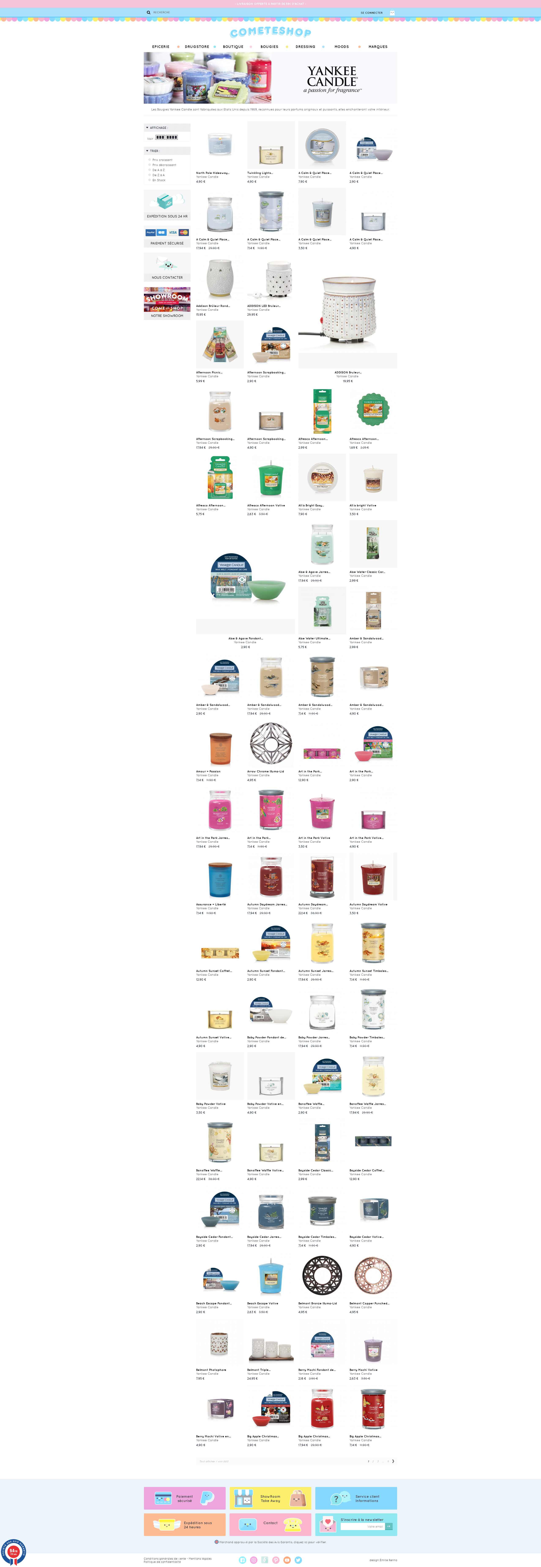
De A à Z (159, 170)
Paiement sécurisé (184, 1498)
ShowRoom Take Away (270, 1498)
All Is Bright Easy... (311, 505)
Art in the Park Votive (314, 838)
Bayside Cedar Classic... (315, 1170)
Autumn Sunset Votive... (213, 1037)
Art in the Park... (310, 771)
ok (388, 1526)
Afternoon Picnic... (209, 372)
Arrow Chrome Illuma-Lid (265, 771)
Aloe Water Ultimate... (314, 638)
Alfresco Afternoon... (313, 439)
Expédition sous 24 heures (198, 1525)
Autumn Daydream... (313, 904)
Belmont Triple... (258, 1370)
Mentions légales (200, 1558)
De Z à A (159, 175)
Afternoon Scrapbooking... (266, 372)
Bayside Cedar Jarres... (264, 1237)
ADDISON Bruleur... (348, 372)
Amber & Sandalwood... (366, 638)
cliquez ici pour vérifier (310, 1542)
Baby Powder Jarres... (314, 1037)
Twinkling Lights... (260, 173)
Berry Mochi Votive (364, 1370)
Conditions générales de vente (165, 1558)
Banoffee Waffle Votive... (265, 1170)
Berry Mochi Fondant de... (317, 1370)
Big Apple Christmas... (263, 1436)
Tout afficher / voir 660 (214, 1461)
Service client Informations (367, 1498)
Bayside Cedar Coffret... (367, 1170)
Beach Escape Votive (262, 1303)
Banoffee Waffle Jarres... (368, 1104)
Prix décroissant (164, 165)
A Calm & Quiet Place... (314, 173)
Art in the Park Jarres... (213, 838)
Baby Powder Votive (211, 1104)
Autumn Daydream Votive (369, 904)
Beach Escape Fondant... (214, 1303)
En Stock (159, 180)
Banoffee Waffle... (311, 1104)
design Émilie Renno (383, 1560)
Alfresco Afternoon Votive (266, 505)
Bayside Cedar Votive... (367, 1237)
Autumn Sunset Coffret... (214, 971)
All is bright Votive (363, 505)
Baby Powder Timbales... (367, 1037)
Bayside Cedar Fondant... (214, 1237)
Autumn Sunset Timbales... (369, 971)
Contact (270, 1523)
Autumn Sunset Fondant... (266, 971)
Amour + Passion (208, 771)
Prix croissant (163, 159)
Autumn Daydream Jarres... (267, 904)
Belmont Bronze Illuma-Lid (317, 1303)
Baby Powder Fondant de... (266, 1037)
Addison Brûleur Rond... (213, 306)
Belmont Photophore (211, 1370)
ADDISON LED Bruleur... (263, 306)
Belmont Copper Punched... (369, 1303)
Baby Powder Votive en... (265, 1104)
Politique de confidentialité (162, 1561)
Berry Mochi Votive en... (213, 1436)
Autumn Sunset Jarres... (315, 971)
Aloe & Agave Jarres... (314, 572)
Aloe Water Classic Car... (367, 572)
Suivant (393, 1461)
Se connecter (372, 12)
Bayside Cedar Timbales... (317, 1237)
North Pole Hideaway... (212, 173)
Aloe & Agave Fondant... (245, 638)
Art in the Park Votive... (366, 838)
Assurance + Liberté (211, 904)
